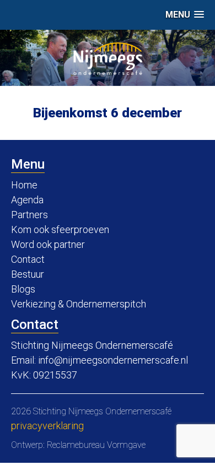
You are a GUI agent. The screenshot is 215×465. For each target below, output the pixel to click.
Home (24, 185)
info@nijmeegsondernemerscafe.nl (113, 360)
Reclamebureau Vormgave (96, 445)
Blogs (23, 289)
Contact (28, 259)
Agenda (27, 200)
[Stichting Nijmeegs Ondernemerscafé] (107, 58)
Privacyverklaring (47, 425)
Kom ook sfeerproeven (60, 229)
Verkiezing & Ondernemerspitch (78, 304)
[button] (184, 15)
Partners (29, 214)
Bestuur (27, 274)
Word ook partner (48, 244)
